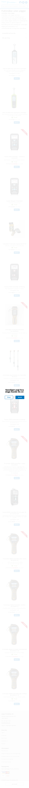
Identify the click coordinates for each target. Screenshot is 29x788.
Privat (9, 397)
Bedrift (20, 397)
